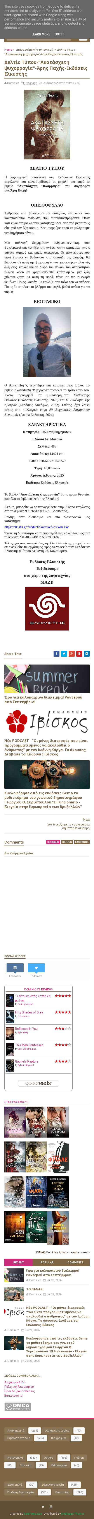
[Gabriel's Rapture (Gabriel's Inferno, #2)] (10, 1071)
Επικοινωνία (13, 1395)
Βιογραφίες (58, 1438)
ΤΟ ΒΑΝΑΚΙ (34, 1289)
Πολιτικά (25, 1465)
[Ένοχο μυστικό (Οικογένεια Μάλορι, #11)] (36, 1171)
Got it (59, 34)
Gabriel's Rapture (26, 1061)
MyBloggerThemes (72, 1513)
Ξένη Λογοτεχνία (53, 1484)
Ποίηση (79, 1457)
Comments (75, 1262)
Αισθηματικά (15, 1430)
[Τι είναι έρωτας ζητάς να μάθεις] (10, 1005)
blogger (53, 842)
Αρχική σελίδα (14, 1382)
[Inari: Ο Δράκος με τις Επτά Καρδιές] (36, 1206)
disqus (67, 842)
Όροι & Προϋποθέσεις (19, 1391)
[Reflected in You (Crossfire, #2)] (10, 1038)
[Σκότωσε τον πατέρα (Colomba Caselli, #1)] (58, 1207)
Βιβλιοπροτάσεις (18, 1438)
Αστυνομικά (15, 1457)
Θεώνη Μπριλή (25, 1004)
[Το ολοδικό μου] (58, 1244)
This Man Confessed (29, 1045)
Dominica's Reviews (38, 989)
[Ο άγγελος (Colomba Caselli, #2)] (15, 1242)
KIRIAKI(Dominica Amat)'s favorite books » (63, 1252)
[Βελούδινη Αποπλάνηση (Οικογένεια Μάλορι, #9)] (15, 1171)
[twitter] (43, 1507)
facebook (82, 842)
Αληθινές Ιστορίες (57, 1430)
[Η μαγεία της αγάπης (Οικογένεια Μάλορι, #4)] (15, 1136)
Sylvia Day (23, 1032)
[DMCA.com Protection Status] (17, 1410)
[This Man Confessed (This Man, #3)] (10, 1055)
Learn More (41, 34)
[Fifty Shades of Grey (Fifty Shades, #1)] (10, 1022)
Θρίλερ (48, 1457)
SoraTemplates (33, 1513)
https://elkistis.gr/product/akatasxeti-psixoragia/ (36, 527)
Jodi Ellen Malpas (27, 1049)
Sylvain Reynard (26, 1065)
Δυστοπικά (14, 1484)
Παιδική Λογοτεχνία (20, 1492)
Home (8, 49)
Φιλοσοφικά (59, 1465)
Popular (47, 1262)
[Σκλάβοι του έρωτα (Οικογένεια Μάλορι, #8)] (58, 1136)
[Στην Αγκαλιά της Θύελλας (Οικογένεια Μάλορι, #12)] (15, 1206)
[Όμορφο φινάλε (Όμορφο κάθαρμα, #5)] (58, 1172)
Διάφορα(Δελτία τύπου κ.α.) (34, 49)
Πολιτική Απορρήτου (19, 1386)
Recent (18, 1262)
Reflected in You (26, 1028)
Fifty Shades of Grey (29, 1012)
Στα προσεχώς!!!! (16, 1102)
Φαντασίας (62, 1492)
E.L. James (23, 1016)
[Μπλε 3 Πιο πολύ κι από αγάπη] (36, 1242)
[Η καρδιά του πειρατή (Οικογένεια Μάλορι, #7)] (36, 1136)
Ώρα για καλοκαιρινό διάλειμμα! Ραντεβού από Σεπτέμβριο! (43, 699)
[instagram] (51, 1507)
